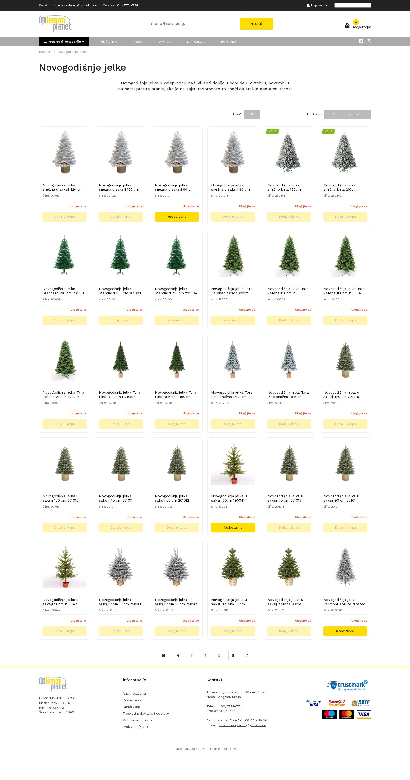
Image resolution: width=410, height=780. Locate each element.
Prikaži (237, 114)
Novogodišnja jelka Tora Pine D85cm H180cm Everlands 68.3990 (175, 394)
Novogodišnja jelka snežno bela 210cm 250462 (340, 187)
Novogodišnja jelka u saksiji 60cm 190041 (229, 498)
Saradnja (196, 42)
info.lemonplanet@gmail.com (242, 725)
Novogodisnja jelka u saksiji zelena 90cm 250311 (285, 602)
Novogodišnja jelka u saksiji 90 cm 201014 (341, 498)
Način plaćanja (134, 693)
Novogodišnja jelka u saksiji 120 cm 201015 (341, 394)
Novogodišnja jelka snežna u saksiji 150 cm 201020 (119, 187)
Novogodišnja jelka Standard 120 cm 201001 (63, 291)
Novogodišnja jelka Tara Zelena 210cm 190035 (63, 394)
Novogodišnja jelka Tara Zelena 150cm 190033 (288, 291)
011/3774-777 (224, 711)
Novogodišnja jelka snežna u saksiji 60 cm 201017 (174, 187)
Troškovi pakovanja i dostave (146, 713)
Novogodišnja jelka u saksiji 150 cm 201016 (61, 498)
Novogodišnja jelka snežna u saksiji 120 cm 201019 (63, 187)
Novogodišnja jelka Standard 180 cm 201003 (120, 291)
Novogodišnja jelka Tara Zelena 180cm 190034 (344, 291)
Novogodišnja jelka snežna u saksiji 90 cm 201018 (230, 187)
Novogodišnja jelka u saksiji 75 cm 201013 (285, 498)
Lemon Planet (217, 749)
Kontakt (229, 42)
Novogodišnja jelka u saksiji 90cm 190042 (60, 602)
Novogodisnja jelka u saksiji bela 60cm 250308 (120, 602)
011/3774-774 (231, 706)
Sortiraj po (314, 114)
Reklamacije (132, 700)
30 (252, 114)
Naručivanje (132, 707)
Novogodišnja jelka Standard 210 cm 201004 (176, 291)
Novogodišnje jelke (72, 52)
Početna (109, 42)
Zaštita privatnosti (137, 720)
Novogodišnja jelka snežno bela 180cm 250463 (284, 187)
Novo (138, 42)
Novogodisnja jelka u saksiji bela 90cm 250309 (176, 602)
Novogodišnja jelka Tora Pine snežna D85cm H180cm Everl (288, 394)
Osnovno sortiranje (347, 114)
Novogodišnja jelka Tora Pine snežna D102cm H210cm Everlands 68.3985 (232, 394)
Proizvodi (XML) (135, 727)
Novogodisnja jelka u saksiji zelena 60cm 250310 (229, 602)
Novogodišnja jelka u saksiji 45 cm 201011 (117, 498)
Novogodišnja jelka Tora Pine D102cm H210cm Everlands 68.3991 (119, 394)
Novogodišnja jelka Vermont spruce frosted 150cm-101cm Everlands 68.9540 (344, 602)
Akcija (165, 42)
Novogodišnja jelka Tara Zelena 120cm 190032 (232, 291)
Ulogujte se (79, 206)
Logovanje (318, 5)
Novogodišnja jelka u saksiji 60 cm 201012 (173, 498)
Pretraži (257, 24)
